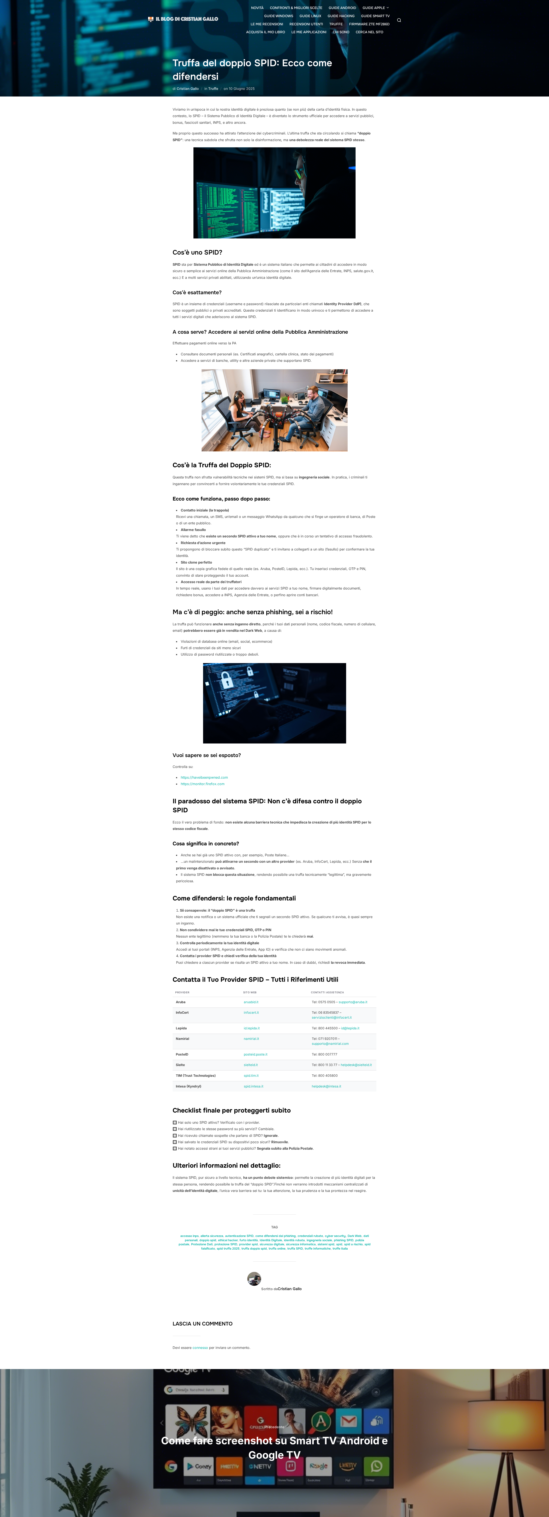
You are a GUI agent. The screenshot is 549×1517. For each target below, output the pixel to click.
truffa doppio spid (254, 1248)
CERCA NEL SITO (369, 32)
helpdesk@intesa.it (326, 1086)
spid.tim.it (251, 1076)
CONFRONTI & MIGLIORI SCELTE (296, 8)
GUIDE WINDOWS (278, 16)
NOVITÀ (257, 8)
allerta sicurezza (212, 1236)
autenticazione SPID (239, 1236)
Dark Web (355, 1236)
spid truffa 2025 (228, 1248)
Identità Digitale (271, 1240)
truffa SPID (295, 1248)
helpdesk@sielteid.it (356, 1065)
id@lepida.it (350, 1028)
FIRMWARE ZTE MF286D (369, 24)
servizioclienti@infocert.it (332, 1017)
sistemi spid (326, 1244)
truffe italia (340, 1248)
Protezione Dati (202, 1244)
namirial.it (251, 1039)
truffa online (277, 1248)
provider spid (248, 1244)
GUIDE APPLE (374, 8)
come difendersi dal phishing (275, 1236)
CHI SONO (341, 32)
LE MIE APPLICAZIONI (308, 32)
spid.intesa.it (253, 1086)
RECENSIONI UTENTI (306, 24)
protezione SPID (225, 1244)
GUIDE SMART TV (375, 16)
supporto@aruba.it (353, 1002)
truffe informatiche (318, 1248)
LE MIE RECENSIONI (267, 24)
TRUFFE (336, 24)
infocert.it (251, 1012)
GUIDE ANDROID (342, 8)
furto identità (249, 1240)
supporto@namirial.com (330, 1044)
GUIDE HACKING (341, 16)
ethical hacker (228, 1240)
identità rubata (294, 1240)
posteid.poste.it (255, 1054)
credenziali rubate (310, 1236)
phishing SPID (343, 1240)
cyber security (335, 1236)
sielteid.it (251, 1065)
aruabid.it (251, 1002)
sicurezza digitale (272, 1244)
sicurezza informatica (301, 1244)
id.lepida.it (252, 1028)
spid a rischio (353, 1244)
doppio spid (207, 1240)
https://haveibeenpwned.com (204, 777)
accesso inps (189, 1236)
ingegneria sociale (319, 1240)
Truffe (213, 88)
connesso (200, 1347)
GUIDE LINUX (310, 16)
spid (339, 1244)
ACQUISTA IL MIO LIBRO (265, 32)
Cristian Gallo (188, 88)
